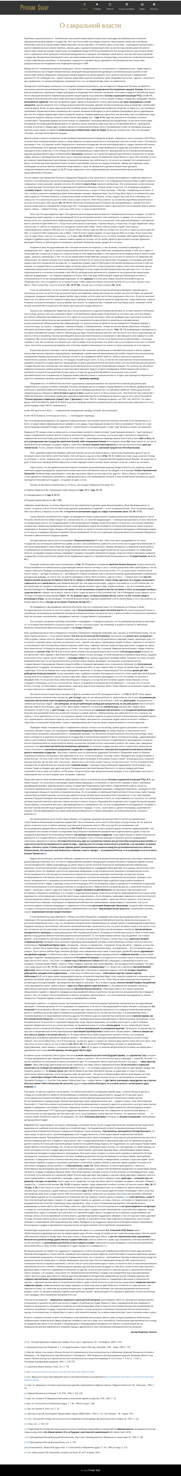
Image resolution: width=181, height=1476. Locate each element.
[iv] (73, 689)
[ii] (27, 559)
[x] (109, 985)
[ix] (25, 1398)
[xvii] (63, 1165)
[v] (35, 814)
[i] (25, 1342)
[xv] (25, 1429)
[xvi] (35, 1104)
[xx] (66, 1263)
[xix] (105, 1245)
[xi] (47, 992)
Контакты (154, 9)
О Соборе (97, 9)
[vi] (25, 1376)
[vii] (47, 954)
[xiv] (45, 1080)
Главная (84, 9)
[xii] (68, 1034)
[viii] (107, 967)
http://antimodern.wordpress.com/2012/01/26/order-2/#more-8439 (62, 1371)
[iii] (90, 602)
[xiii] (43, 1071)
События (110, 9)
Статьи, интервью (126, 9)
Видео (142, 9)
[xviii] (125, 1197)
